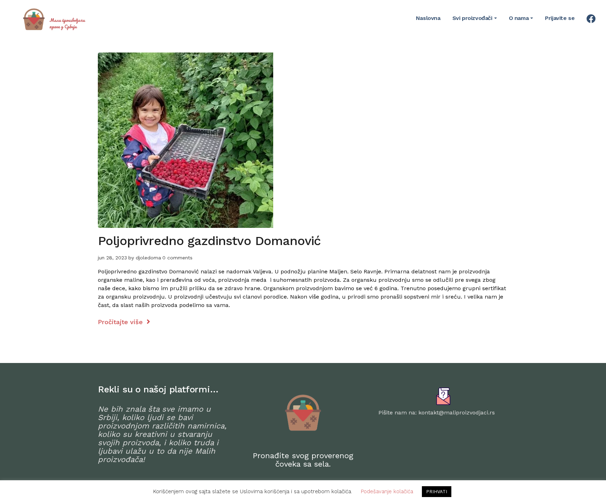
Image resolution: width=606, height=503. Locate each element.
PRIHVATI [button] (436, 491)
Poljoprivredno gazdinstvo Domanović (209, 240)
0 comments (177, 257)
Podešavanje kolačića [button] (387, 491)
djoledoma (148, 257)
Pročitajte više (121, 322)
